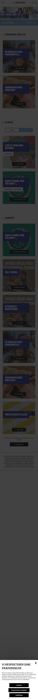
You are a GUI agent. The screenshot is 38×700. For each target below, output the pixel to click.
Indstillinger (19, 695)
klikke (19, 679)
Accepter (19, 685)
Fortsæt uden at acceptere (19, 690)
